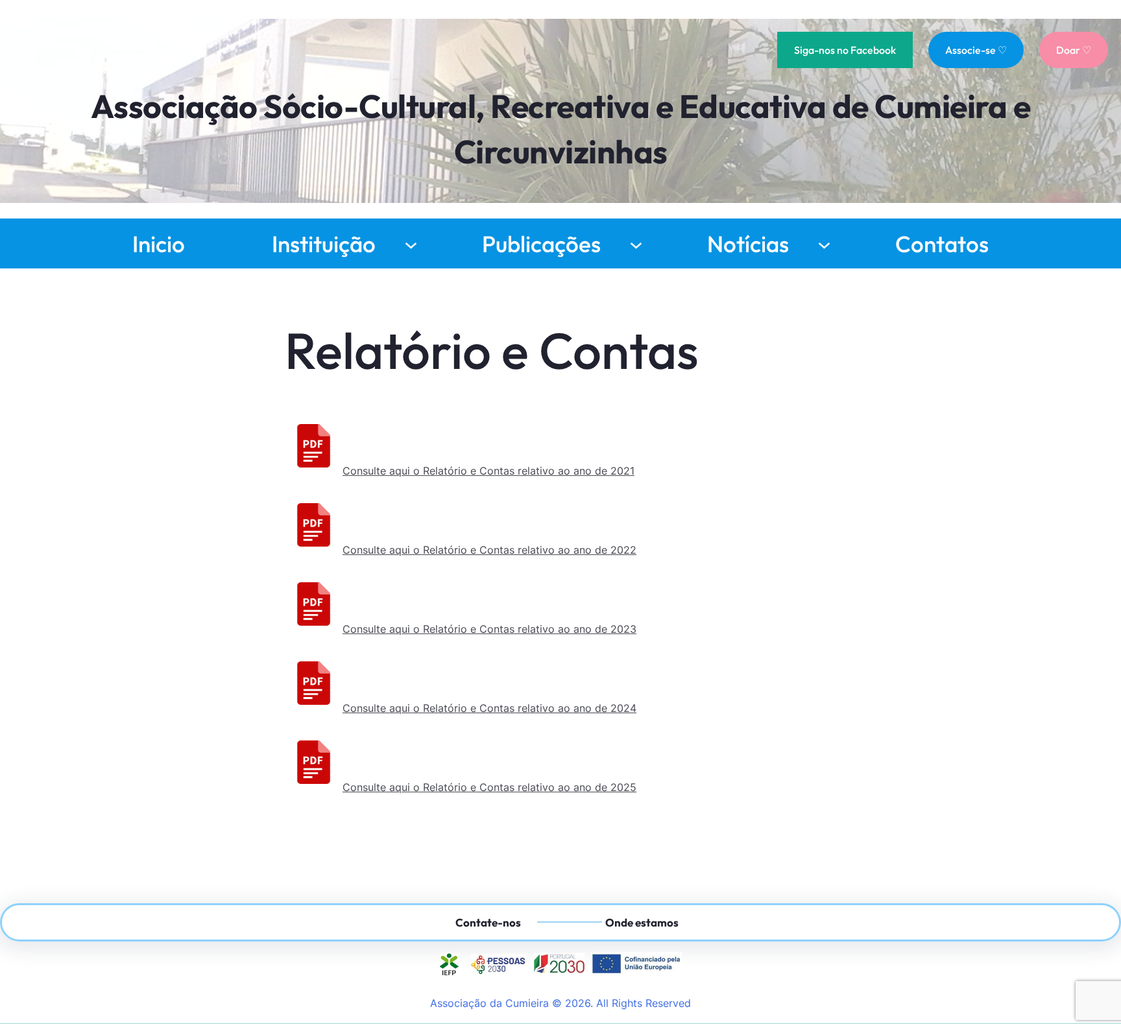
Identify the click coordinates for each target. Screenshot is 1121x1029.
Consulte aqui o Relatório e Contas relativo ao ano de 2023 (489, 628)
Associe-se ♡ (976, 49)
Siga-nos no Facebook (845, 49)
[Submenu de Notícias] (824, 243)
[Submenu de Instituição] (411, 243)
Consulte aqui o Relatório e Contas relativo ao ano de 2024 (489, 708)
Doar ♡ (1073, 49)
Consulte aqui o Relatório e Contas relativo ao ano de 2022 (489, 549)
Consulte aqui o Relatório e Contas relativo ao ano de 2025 (489, 787)
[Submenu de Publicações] (636, 243)
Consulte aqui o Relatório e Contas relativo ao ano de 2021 (488, 470)
